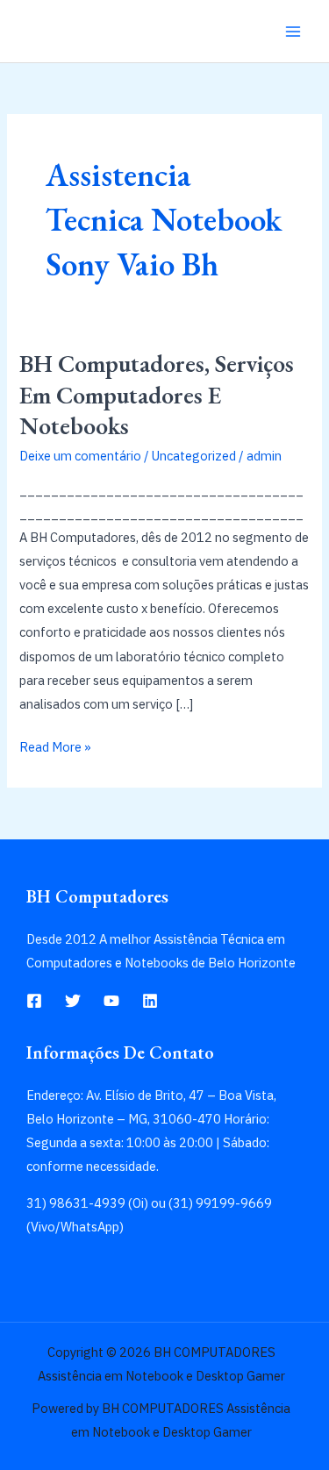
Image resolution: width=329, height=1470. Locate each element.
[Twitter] (73, 1001)
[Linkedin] (150, 1001)
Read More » (55, 745)
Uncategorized (194, 455)
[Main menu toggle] (293, 31)
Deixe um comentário (80, 455)
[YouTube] (111, 1001)
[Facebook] (34, 1001)
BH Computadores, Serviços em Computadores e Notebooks (156, 394)
